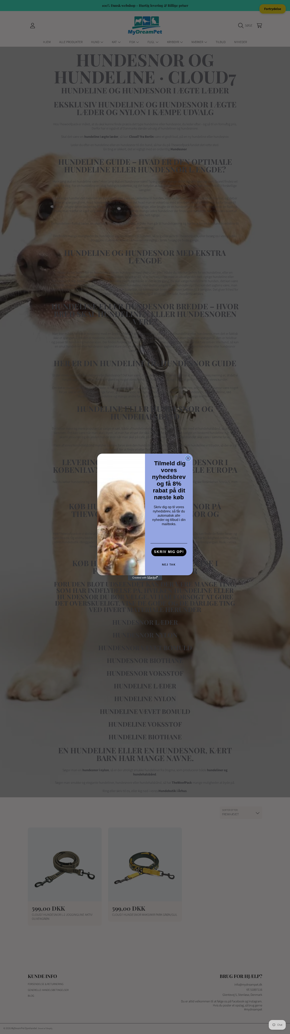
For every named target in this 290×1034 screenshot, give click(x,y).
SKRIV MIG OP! (169, 552)
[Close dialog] (188, 458)
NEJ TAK (169, 564)
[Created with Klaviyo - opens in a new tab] (145, 577)
